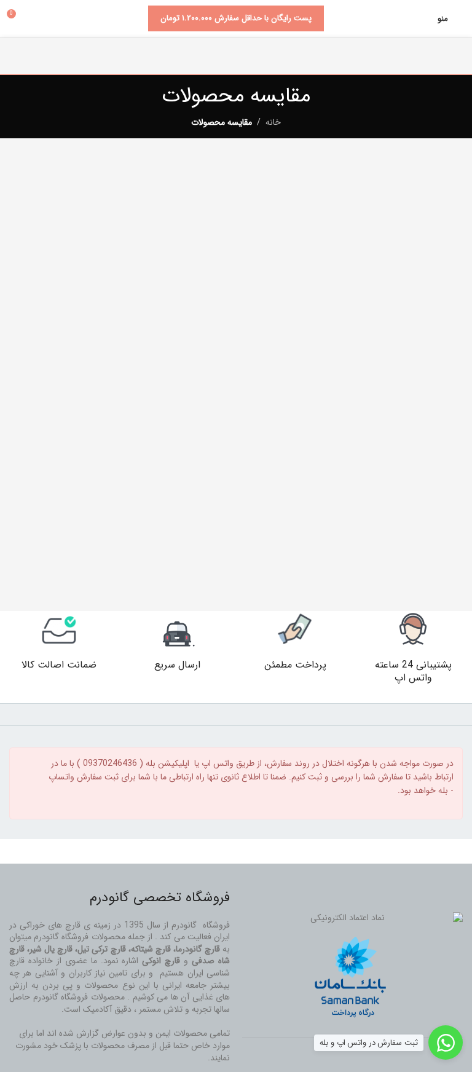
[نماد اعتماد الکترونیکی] (352, 918)
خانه (273, 122)
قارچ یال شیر (51, 949)
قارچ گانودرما (198, 949)
